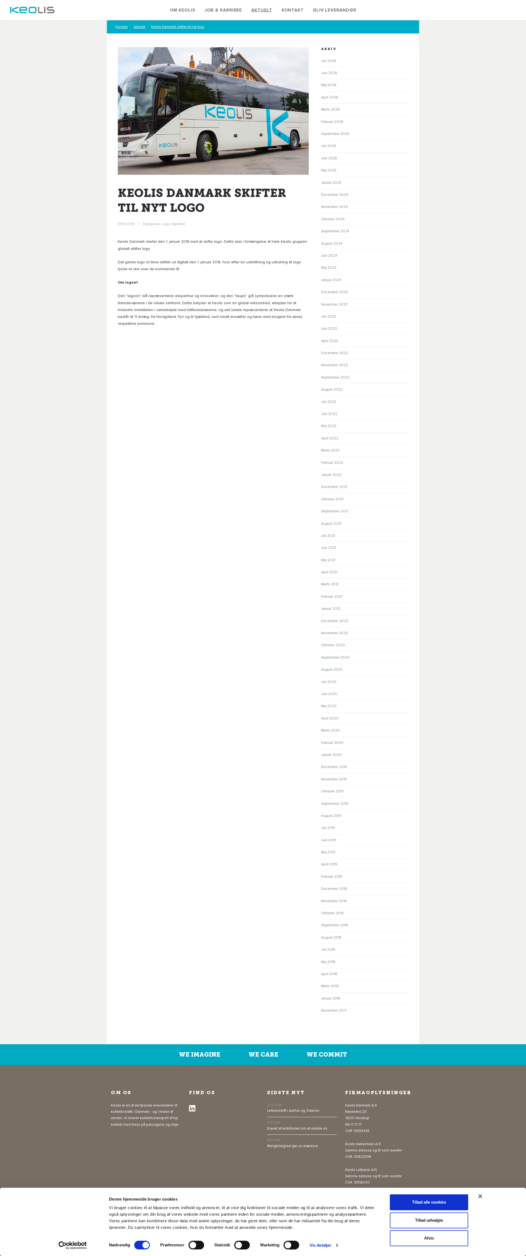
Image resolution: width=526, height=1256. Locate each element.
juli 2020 (328, 682)
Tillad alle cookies (429, 1202)
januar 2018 (330, 998)
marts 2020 (330, 730)
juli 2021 (328, 536)
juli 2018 (328, 949)
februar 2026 (332, 122)
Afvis (429, 1238)
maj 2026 (328, 85)
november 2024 (334, 207)
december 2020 (334, 621)
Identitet (178, 224)
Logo (166, 224)
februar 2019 (331, 876)
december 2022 (334, 353)
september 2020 (335, 657)
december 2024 (334, 195)
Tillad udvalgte (429, 1220)
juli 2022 (328, 402)
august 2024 (331, 243)
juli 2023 (328, 316)
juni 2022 (329, 414)
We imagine (199, 1054)
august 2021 (331, 523)
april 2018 (329, 974)
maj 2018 (328, 962)
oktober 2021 (332, 499)
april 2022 (329, 438)
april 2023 (329, 341)
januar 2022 (331, 475)
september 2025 (335, 134)
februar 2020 (332, 743)
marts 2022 (330, 450)
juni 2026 (329, 73)
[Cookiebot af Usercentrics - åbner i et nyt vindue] (73, 1245)
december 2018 (334, 889)
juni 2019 (328, 840)
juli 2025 (328, 146)
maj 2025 (328, 170)
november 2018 (334, 901)
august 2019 (331, 816)
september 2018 (334, 925)
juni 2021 (328, 548)
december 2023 (334, 292)
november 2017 (334, 1010)
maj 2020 (329, 706)
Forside (121, 27)
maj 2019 (328, 852)
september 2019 (334, 803)
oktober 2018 (332, 913)
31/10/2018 (126, 224)
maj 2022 (328, 426)
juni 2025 (329, 158)
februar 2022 (332, 463)
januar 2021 (330, 608)
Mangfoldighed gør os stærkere (292, 1146)
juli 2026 (328, 61)
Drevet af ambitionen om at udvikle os (297, 1128)
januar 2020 (331, 755)
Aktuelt (139, 27)
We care (263, 1054)
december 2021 (334, 487)
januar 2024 (331, 280)
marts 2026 (330, 109)
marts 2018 (330, 986)
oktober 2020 (333, 645)
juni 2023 (329, 328)
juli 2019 (328, 828)
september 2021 (334, 511)
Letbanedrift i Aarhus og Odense (293, 1110)
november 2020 (334, 633)
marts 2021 (330, 584)
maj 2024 (328, 268)
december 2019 (334, 767)
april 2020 (330, 718)
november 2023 (334, 304)
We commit (327, 1054)
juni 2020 (329, 694)
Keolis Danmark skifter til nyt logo (177, 27)
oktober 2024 (333, 219)
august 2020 (332, 669)
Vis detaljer (320, 1245)
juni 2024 (329, 255)
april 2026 (329, 97)
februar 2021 (331, 596)
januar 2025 (331, 182)
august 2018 (331, 937)
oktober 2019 (332, 791)
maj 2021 (328, 560)
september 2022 (335, 377)
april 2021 (329, 572)
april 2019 (329, 864)
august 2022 (331, 389)
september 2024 (335, 231)
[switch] (196, 1245)
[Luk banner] (480, 1196)
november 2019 (334, 779)
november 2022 (334, 365)
